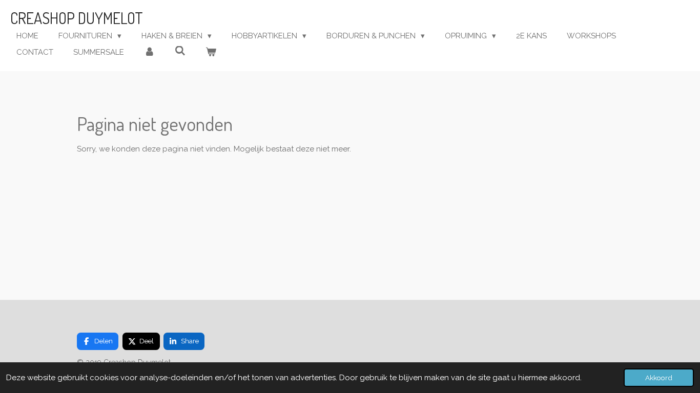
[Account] (149, 52)
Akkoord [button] (658, 378)
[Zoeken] (180, 51)
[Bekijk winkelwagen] (210, 52)
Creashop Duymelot (76, 18)
